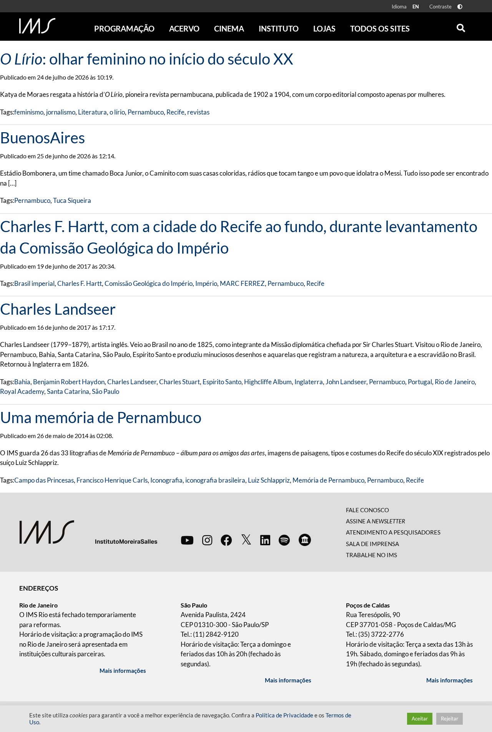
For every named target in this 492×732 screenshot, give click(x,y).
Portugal (420, 382)
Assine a (375, 521)
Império (206, 283)
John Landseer (346, 382)
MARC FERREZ (242, 283)
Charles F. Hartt (79, 283)
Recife (175, 112)
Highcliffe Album (268, 382)
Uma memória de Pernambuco (100, 417)
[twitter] (246, 540)
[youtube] (187, 540)
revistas (198, 112)
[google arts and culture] (304, 539)
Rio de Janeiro (455, 382)
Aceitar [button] (420, 718)
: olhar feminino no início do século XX (146, 59)
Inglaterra (308, 382)
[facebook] (226, 540)
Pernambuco (146, 112)
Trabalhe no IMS (371, 554)
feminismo (28, 112)
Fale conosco (367, 509)
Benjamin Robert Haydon (69, 382)
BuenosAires (42, 137)
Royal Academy (22, 391)
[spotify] (284, 540)
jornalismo (60, 112)
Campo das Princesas (44, 480)
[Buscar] (461, 26)
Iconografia (166, 480)
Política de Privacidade (284, 715)
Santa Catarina (68, 391)
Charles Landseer (58, 309)
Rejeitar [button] (449, 718)
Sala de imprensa (372, 543)
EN (415, 6)
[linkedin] (265, 540)
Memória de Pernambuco (328, 480)
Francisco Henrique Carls (112, 480)
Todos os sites (380, 28)
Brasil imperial (34, 283)
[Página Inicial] (37, 25)
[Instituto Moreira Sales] (88, 531)
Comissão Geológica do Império (149, 283)
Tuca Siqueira (72, 200)
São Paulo (105, 391)
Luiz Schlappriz (269, 480)
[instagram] (207, 540)
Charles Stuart (179, 382)
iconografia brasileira (215, 480)
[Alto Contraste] (460, 6)
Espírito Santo (222, 382)
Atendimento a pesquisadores (393, 532)
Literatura (92, 112)
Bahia (22, 382)
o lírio (117, 112)
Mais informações (123, 670)
